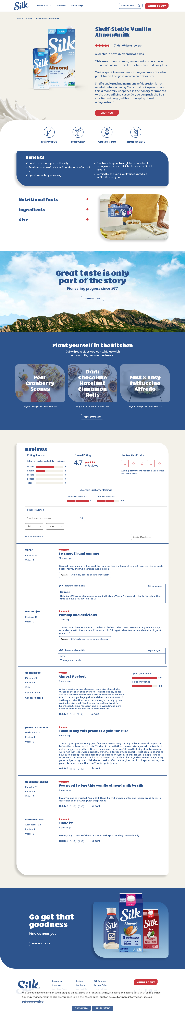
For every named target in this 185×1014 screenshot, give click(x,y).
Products (43, 6)
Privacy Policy (100, 985)
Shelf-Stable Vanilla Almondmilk (43, 19)
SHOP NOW (106, 113)
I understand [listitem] (102, 1008)
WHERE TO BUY (157, 5)
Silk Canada (100, 981)
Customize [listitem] (81, 1008)
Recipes (61, 6)
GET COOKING (92, 416)
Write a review (131, 45)
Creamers (56, 985)
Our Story (77, 6)
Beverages (57, 981)
